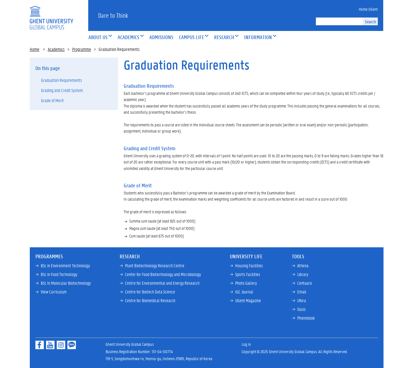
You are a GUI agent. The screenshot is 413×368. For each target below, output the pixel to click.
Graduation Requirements (61, 80)
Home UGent (368, 9)
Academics (56, 49)
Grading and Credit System (62, 90)
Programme (81, 49)
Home (34, 49)
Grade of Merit (52, 100)
